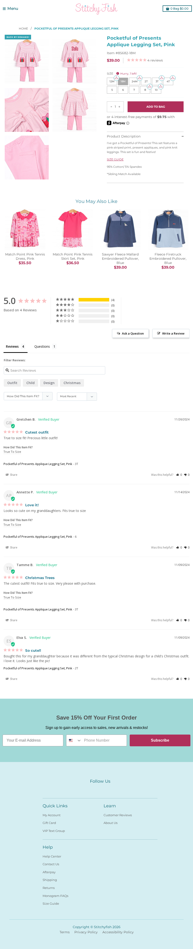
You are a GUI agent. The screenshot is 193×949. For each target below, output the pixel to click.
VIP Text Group (54, 831)
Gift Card (49, 823)
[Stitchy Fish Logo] (96, 9)
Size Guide (51, 903)
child (30, 383)
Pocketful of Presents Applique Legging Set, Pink (38, 464)
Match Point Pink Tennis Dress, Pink (25, 256)
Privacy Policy (86, 932)
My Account (51, 815)
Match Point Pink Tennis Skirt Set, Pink (72, 256)
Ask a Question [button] (133, 333)
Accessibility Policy (118, 932)
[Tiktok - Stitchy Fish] (108, 789)
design (49, 383)
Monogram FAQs (55, 896)
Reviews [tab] (12, 346)
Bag (179, 8)
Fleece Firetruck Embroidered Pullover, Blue (167, 258)
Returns (49, 888)
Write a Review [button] (173, 333)
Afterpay (49, 872)
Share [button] (13, 475)
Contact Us (51, 864)
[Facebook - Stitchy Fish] (91, 789)
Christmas (72, 383)
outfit (12, 383)
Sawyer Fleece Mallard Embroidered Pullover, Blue (120, 258)
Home (24, 28)
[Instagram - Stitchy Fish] (100, 789)
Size (122, 73)
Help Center (52, 856)
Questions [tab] (42, 346)
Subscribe (160, 740)
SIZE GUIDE (115, 159)
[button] (179, 475)
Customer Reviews (118, 815)
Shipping (50, 880)
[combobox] (74, 740)
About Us (110, 823)
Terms (65, 932)
